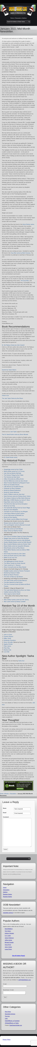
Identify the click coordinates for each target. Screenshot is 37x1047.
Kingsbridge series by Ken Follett (13, 469)
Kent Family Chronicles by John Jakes (15, 553)
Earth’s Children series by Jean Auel (14, 494)
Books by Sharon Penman (11, 574)
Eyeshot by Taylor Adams (9, 369)
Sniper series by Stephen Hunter (13, 530)
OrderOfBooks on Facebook (12, 1020)
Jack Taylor (13, 431)
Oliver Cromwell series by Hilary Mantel (15, 567)
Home (12, 18)
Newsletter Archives (10, 1014)
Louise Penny (8, 949)
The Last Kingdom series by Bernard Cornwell (17, 525)
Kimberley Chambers (10, 640)
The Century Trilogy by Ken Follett (13, 475)
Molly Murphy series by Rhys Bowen (14, 548)
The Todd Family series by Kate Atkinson (15, 580)
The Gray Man (25, 280)
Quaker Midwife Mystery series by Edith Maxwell (17, 542)
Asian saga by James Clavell (12, 594)
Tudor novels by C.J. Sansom (12, 565)
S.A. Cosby (8, 935)
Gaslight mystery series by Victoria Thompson (17, 571)
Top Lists (7, 1016)
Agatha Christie (8, 644)
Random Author (7, 896)
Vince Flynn (8, 944)
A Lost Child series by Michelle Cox (14, 515)
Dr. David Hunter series (10, 457)
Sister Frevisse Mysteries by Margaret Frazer (17, 483)
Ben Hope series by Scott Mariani (13, 528)
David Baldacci (9, 928)
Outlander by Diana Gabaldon (12, 488)
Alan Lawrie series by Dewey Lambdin (15, 601)
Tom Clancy (8, 931)
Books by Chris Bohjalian (11, 509)
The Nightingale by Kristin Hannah (13, 561)
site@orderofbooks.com (24, 980)
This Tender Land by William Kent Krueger (16, 519)
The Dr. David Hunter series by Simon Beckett (15, 434)
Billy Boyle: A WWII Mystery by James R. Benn (17, 500)
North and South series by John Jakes (15, 555)
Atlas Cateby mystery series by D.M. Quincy (16, 599)
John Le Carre (8, 634)
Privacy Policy (7, 1039)
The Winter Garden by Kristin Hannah (14, 563)
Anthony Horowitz (9, 933)
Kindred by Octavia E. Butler (12, 573)
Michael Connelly (9, 942)
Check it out (5, 395)
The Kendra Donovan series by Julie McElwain (17, 540)
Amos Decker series (28, 224)
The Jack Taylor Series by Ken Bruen (12, 398)
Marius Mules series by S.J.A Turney (14, 471)
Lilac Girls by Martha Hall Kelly (12, 473)
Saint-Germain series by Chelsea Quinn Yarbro (17, 496)
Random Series (7, 894)
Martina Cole (7, 650)
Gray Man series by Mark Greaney (20, 253)
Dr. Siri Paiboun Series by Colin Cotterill (13, 345)
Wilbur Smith (7, 638)
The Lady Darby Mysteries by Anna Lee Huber (17, 590)
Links (6, 1018)
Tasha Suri (21, 660)
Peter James (7, 646)
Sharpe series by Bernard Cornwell (14, 523)
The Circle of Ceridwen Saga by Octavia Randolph (18, 536)
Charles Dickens (8, 636)
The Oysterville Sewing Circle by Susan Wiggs (17, 507)
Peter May (7, 648)
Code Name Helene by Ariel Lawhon (14, 513)
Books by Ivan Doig (9, 505)
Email (4, 812)
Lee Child (6, 652)
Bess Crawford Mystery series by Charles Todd (17, 544)
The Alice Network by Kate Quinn (13, 582)
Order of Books (4, 793)
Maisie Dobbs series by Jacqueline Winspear (16, 546)
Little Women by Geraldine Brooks (13, 486)
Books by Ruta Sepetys (10, 517)
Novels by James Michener (11, 492)
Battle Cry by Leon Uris (10, 557)
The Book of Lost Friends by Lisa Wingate (16, 511)
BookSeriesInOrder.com (16, 1025)
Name (4, 808)
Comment (6, 817)
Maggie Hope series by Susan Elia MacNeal (16, 538)
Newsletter (13, 793)
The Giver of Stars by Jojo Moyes (13, 576)
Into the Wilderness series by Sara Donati (15, 481)
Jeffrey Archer (8, 940)
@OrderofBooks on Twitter (12, 1023)
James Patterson (9, 938)
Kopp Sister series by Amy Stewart (13, 502)
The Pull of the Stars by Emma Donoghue (15, 504)
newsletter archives (8, 912)
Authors (24, 18)
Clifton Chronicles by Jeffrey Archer (14, 479)
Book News (8, 1011)
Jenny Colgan (8, 947)
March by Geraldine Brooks (11, 484)
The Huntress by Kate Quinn (12, 477)
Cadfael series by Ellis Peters (12, 592)
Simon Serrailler (8, 642)
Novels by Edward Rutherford (12, 490)
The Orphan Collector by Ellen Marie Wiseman (17, 498)
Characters (18, 18)
